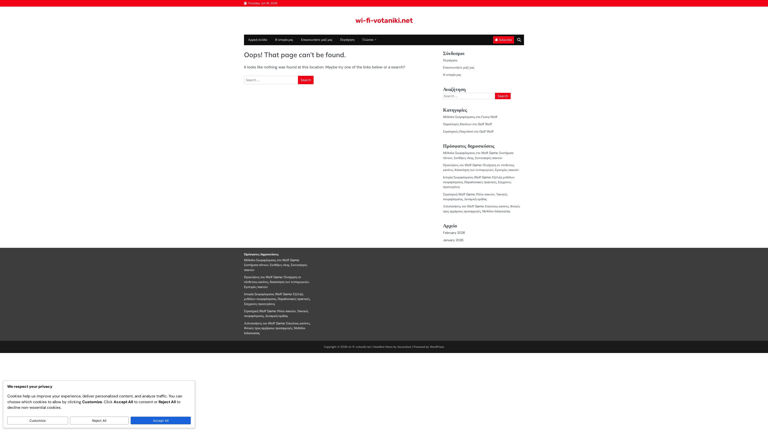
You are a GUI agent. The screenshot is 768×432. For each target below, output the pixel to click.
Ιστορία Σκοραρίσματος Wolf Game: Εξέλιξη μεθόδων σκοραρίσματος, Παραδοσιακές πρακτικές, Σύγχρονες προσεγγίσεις (479, 182)
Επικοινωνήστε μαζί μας (316, 40)
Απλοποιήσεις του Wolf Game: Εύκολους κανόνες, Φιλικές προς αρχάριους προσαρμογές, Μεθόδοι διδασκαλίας (277, 328)
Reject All (99, 421)
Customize (37, 421)
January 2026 (453, 240)
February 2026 (454, 233)
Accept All (161, 421)
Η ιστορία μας (284, 40)
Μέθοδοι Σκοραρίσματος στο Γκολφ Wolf (470, 117)
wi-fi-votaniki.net (384, 20)
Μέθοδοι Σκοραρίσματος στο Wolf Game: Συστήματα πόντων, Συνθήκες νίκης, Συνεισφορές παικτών (275, 265)
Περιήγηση (347, 40)
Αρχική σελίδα (257, 40)
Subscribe (505, 40)
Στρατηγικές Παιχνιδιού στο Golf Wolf (468, 131)
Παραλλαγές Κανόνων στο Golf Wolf (467, 124)
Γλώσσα (367, 40)
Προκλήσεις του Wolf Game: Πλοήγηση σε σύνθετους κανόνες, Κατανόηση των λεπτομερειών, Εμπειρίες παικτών (276, 282)
